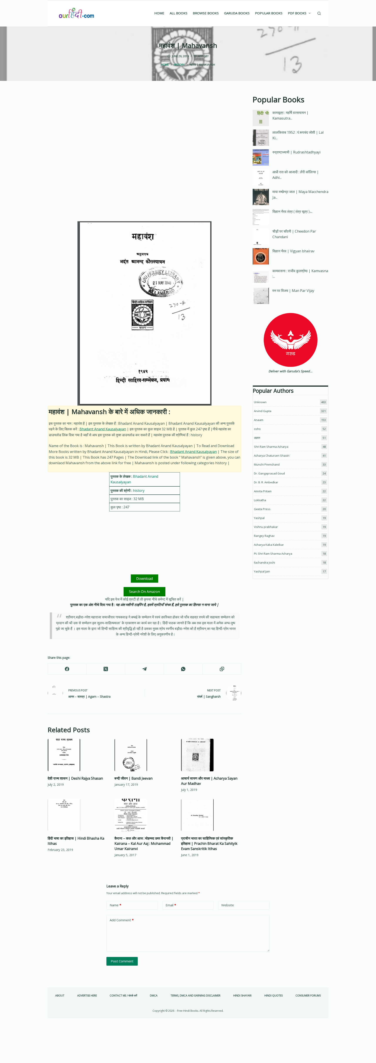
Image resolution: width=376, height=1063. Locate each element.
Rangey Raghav (264, 536)
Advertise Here (87, 995)
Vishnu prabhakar (266, 527)
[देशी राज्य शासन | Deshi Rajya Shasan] (78, 755)
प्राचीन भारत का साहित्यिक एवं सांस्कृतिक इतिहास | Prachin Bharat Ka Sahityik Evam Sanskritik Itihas (209, 843)
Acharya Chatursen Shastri (271, 455)
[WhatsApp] (183, 669)
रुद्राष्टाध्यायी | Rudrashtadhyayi (296, 152)
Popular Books (268, 13)
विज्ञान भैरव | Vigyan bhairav (293, 251)
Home (159, 13)
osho (257, 429)
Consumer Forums (308, 995)
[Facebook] (67, 669)
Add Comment (122, 920)
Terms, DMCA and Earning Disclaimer (195, 995)
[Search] (319, 13)
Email (171, 905)
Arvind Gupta (262, 411)
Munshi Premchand (267, 464)
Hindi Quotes (273, 995)
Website (227, 905)
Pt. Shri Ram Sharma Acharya (273, 554)
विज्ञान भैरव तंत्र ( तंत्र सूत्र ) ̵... (292, 211)
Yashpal (259, 518)
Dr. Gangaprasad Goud (269, 473)
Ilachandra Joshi (264, 562)
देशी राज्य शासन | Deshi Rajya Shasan (75, 778)
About (59, 995)
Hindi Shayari (242, 995)
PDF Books (297, 13)
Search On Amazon (144, 591)
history (203, 56)
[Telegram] (144, 669)
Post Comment (122, 961)
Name (115, 905)
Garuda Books (237, 13)
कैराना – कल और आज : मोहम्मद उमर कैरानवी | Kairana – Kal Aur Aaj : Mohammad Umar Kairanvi (143, 843)
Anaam (258, 420)
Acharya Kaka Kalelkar (269, 545)
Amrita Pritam (263, 491)
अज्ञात (257, 438)
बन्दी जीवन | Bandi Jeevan (133, 778)
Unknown (260, 402)
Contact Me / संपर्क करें (123, 995)
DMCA (154, 995)
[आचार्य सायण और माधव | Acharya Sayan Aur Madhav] (211, 755)
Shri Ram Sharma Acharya (271, 447)
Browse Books (206, 13)
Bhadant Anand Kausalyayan (102, 429)
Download (144, 578)
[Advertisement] (144, 126)
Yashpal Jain (262, 571)
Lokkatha (260, 500)
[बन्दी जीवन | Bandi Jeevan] (144, 755)
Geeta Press (262, 509)
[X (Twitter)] (106, 669)
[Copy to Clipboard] (222, 669)
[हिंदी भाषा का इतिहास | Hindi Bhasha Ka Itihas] (78, 815)
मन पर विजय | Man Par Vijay (293, 290)
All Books (178, 13)
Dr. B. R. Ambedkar (266, 482)
